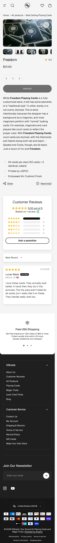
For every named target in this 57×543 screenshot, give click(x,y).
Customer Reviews (15, 376)
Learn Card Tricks (14, 394)
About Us (10, 372)
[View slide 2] (27, 345)
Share (10, 183)
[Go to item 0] (7, 51)
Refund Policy (13, 434)
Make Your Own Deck (16, 443)
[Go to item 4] (43, 51)
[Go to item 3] (31, 51)
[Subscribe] (46, 476)
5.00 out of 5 (35, 208)
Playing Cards (13, 385)
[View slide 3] (31, 345)
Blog (8, 399)
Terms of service (40, 537)
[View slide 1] (24, 345)
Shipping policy (36, 540)
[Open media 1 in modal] (46, 25)
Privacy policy (26, 537)
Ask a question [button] (27, 240)
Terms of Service (14, 430)
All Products (12, 381)
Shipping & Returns (15, 425)
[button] (14, 218)
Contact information (20, 540)
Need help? (46, 183)
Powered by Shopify (33, 532)
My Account (12, 421)
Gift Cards (11, 439)
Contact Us (11, 416)
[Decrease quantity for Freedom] (6, 78)
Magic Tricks (12, 390)
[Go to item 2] (19, 51)
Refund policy (14, 537)
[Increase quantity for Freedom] (19, 78)
